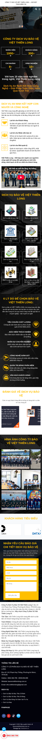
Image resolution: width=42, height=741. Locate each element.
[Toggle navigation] (40, 9)
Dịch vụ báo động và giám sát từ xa (15, 699)
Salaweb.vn (24, 728)
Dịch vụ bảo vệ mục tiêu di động (14, 696)
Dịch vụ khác (7, 702)
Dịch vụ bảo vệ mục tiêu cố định (14, 693)
